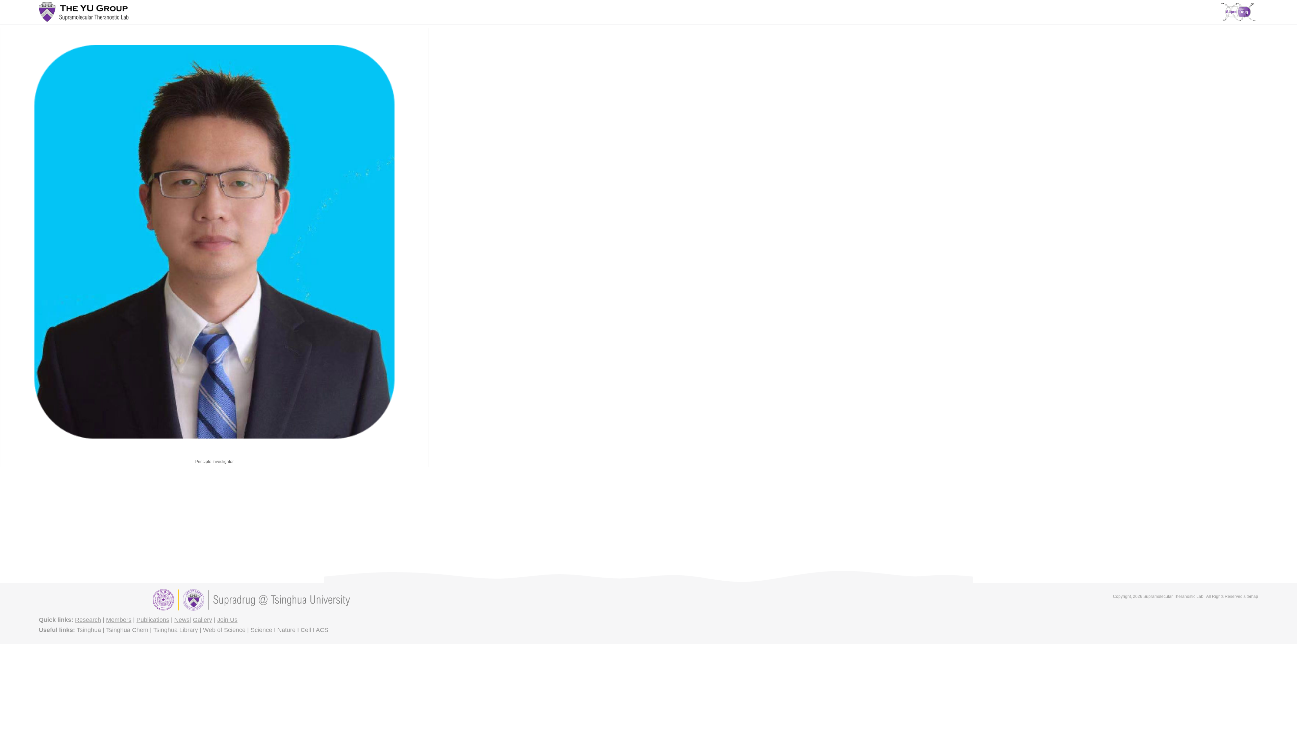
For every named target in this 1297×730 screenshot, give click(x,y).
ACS (322, 630)
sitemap (1251, 596)
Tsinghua (89, 630)
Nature (286, 630)
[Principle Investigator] (214, 242)
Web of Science (224, 630)
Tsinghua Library (175, 630)
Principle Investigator (214, 461)
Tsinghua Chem (127, 630)
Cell (306, 630)
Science (261, 630)
